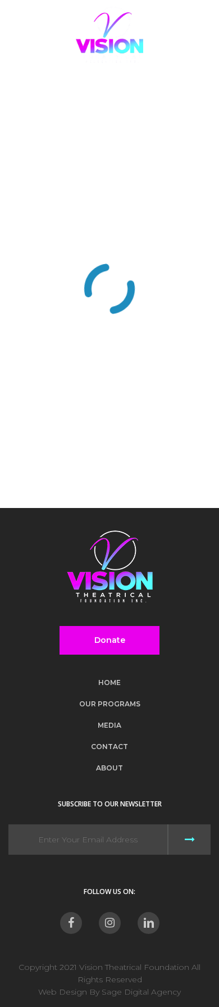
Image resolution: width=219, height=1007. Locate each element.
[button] (203, 34)
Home (109, 682)
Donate (109, 640)
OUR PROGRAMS (109, 704)
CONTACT (109, 746)
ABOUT (109, 768)
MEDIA (109, 725)
